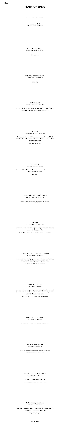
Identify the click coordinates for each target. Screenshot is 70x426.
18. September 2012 (39, 224)
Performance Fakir (35, 24)
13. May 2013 (40, 166)
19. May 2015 (41, 50)
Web (44, 263)
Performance (35, 143)
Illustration (32, 201)
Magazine (39, 323)
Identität (33, 263)
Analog (30, 413)
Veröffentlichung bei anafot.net (35, 403)
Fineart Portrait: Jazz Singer (35, 48)
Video (36, 174)
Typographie (39, 201)
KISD (39, 353)
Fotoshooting (35, 82)
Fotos (28, 263)
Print (43, 323)
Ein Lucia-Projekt (35, 103)
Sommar (41, 232)
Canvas (34, 25)
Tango (50, 232)
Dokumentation (26, 232)
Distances (35, 131)
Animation (23, 201)
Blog (31, 166)
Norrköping (36, 232)
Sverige (45, 232)
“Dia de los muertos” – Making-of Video (35, 373)
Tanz (40, 143)
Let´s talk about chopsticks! (35, 344)
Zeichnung (47, 201)
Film (30, 143)
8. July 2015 (40, 25)
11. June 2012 (40, 255)
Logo (41, 263)
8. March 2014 (41, 104)
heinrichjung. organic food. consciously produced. (35, 253)
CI (25, 263)
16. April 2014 (39, 77)
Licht (41, 382)
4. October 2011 (38, 404)
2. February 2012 (38, 346)
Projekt (47, 323)
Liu (35, 323)
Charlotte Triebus (35, 7)
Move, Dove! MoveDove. (35, 284)
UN (43, 201)
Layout (37, 263)
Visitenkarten (44, 296)
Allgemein (29, 25)
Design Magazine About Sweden (35, 317)
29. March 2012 (38, 319)
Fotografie (27, 296)
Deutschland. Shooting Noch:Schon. (35, 75)
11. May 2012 (38, 286)
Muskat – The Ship (35, 164)
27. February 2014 (41, 133)
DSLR (25, 382)
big (32, 50)
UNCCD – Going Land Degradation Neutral (35, 195)
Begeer (20, 232)
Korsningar (35, 222)
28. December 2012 (40, 197)
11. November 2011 (38, 375)
